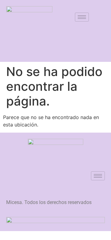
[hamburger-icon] (82, 17)
